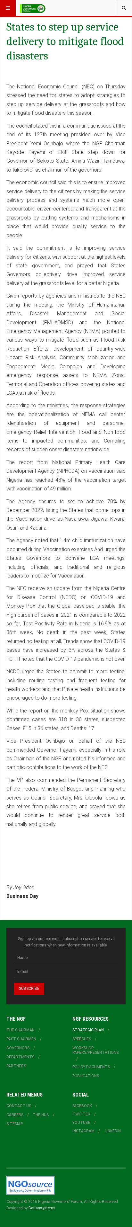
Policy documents (91, 1067)
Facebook (82, 1106)
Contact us (18, 1106)
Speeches (81, 1039)
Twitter (81, 1114)
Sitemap (14, 1124)
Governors (17, 1048)
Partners (16, 1066)
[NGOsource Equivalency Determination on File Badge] (30, 1185)
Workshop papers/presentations (95, 1050)
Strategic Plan (88, 1030)
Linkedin (113, 1131)
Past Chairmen (21, 1039)
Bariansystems (42, 1208)
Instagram (83, 1131)
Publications (85, 1076)
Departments (20, 1057)
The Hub (41, 1115)
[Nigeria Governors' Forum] (32, 8)
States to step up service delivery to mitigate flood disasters (65, 41)
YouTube (81, 1122)
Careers (14, 1115)
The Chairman (20, 1030)
